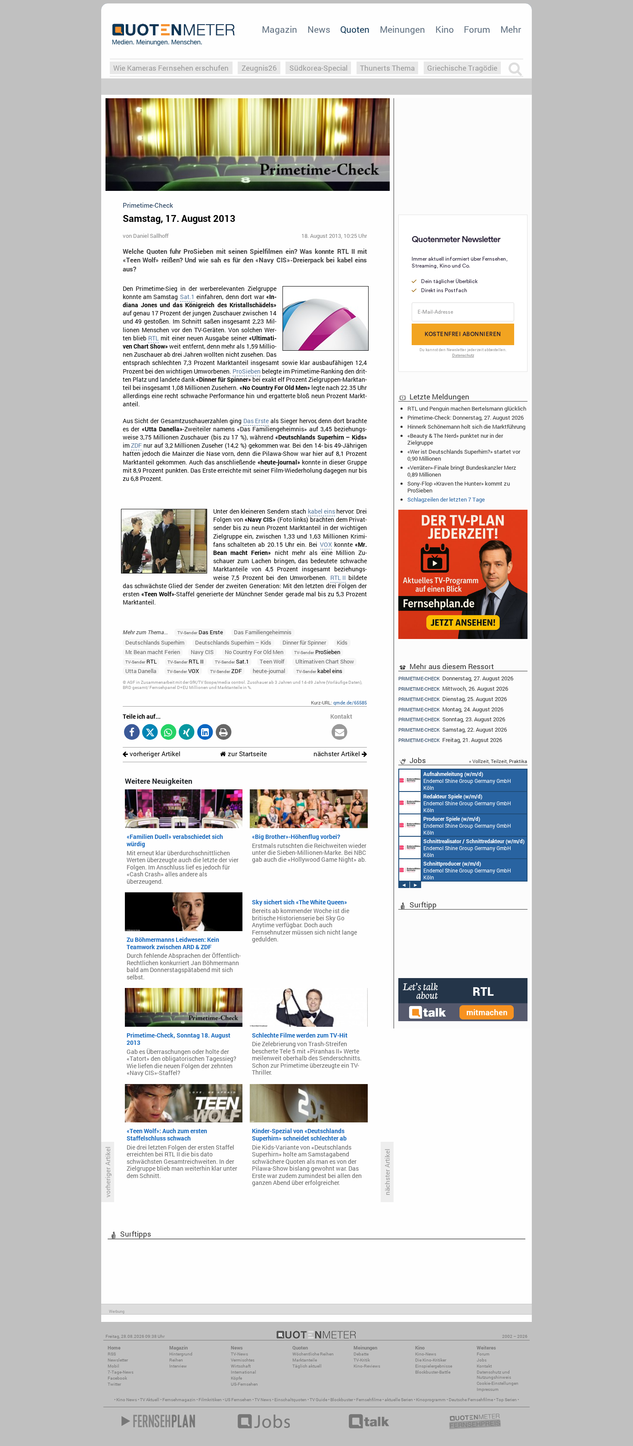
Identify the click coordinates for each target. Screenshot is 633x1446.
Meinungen (402, 29)
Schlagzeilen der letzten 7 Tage (446, 499)
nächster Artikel (337, 754)
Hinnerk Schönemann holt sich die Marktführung (466, 426)
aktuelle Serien (399, 1399)
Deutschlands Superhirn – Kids (233, 642)
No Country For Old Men (254, 651)
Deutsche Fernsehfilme (471, 1399)
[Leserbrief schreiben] (339, 732)
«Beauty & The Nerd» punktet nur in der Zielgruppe (455, 439)
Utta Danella (140, 670)
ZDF (136, 445)
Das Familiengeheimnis (263, 632)
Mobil (113, 1366)
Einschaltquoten (290, 1399)
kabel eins (321, 511)
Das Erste (256, 421)
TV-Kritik (362, 1360)
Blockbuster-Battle (432, 1372)
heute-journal (269, 670)
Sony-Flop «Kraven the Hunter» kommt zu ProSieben (458, 487)
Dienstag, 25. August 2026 (452, 699)
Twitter (114, 1384)
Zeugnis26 (259, 68)
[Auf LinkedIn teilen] (205, 732)
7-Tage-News (120, 1372)
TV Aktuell (149, 1399)
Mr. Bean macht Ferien (152, 651)
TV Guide (318, 1399)
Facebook (117, 1378)
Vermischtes (242, 1360)
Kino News (126, 1399)
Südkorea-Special (318, 68)
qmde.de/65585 (350, 702)
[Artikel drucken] (223, 732)
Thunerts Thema (387, 68)
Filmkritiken (210, 1399)
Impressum (488, 1389)
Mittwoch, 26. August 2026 (453, 688)
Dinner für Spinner (304, 642)
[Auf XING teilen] (186, 732)
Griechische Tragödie (462, 68)
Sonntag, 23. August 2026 (451, 719)
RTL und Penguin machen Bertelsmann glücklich (466, 408)
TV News (262, 1399)
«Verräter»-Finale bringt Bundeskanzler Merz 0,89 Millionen (461, 471)
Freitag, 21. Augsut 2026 (450, 740)
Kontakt (484, 1366)
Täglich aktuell (307, 1366)
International (243, 1372)
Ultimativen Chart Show (324, 661)
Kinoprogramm (431, 1399)
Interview (178, 1366)
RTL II (338, 578)
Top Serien (506, 1399)
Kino (444, 29)
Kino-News (425, 1354)
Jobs (482, 1360)
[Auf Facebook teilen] (132, 732)
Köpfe (236, 1378)
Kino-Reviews (367, 1366)
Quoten (354, 29)
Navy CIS (202, 651)
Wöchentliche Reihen (313, 1354)
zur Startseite (246, 754)
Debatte (361, 1354)
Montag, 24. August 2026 (450, 709)
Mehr (510, 29)
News (318, 29)
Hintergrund (180, 1354)
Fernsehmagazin (178, 1399)
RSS (112, 1354)
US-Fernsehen (244, 1384)
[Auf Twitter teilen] (150, 732)
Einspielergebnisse (433, 1366)
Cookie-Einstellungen (497, 1383)
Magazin (279, 29)
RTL (153, 338)
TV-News (239, 1354)
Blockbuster (341, 1399)
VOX (326, 544)
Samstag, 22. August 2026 (452, 729)
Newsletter (118, 1360)
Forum (477, 29)
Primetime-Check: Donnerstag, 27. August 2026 (465, 417)
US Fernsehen (238, 1399)
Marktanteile (304, 1360)
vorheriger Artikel (154, 754)
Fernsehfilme (369, 1399)
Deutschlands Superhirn (154, 642)
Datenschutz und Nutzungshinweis (494, 1374)
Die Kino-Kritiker (430, 1360)
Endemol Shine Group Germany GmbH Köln (467, 780)
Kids (342, 642)
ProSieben (247, 371)
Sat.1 (187, 297)
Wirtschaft (241, 1366)
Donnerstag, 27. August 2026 (455, 678)
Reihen (176, 1360)
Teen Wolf (272, 661)
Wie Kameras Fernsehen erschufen (171, 68)
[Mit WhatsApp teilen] (168, 732)
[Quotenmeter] (174, 34)
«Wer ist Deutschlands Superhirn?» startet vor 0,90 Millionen (463, 455)
